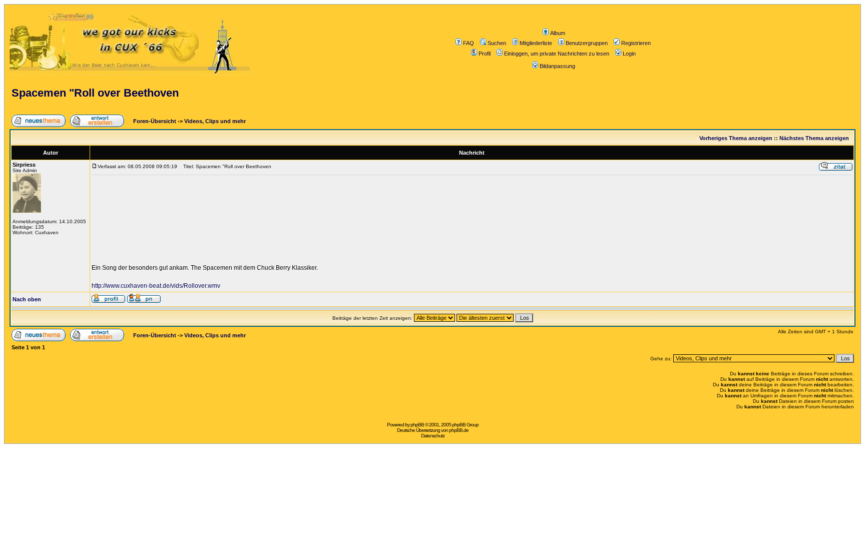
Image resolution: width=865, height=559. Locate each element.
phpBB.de (459, 430)
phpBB (417, 424)
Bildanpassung (557, 66)
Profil (485, 54)
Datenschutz (433, 435)
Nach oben (27, 299)
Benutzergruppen (587, 43)
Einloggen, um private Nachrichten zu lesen (556, 54)
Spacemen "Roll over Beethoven (95, 93)
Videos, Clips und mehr (215, 121)
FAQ (468, 43)
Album (557, 33)
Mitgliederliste (536, 43)
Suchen (497, 43)
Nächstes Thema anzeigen (814, 138)
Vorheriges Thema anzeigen (735, 138)
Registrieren (636, 43)
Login (629, 54)
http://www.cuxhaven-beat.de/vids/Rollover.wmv (156, 285)
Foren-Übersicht (154, 121)
